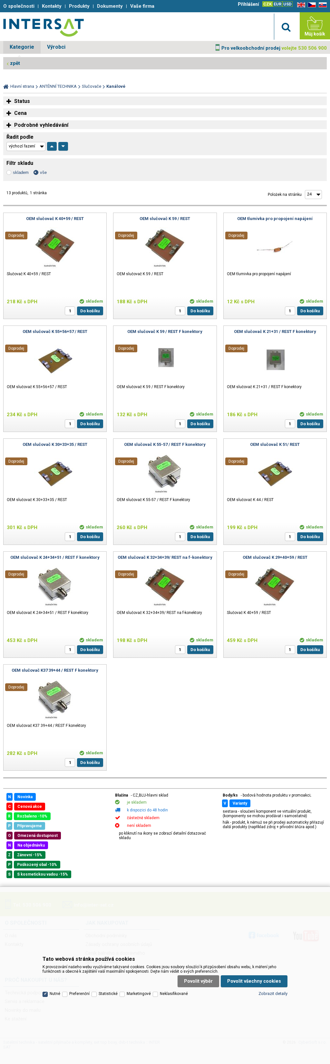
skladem (21, 172)
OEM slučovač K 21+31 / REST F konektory (275, 331)
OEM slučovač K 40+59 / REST (55, 218)
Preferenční (79, 993)
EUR (277, 4)
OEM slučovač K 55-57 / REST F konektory (165, 444)
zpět (15, 63)
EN (300, 5)
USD (287, 4)
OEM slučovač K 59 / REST (165, 218)
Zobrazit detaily (272, 993)
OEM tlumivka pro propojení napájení (275, 218)
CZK (267, 4)
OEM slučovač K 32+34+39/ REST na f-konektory (165, 557)
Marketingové (139, 993)
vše (43, 172)
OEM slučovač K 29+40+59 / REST (275, 557)
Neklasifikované (174, 993)
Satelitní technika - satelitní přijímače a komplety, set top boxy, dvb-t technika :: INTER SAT (43, 27)
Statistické (108, 993)
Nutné (55, 993)
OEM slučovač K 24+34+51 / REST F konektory (55, 557)
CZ (310, 5)
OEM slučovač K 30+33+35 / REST (55, 444)
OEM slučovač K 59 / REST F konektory (164, 331)
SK (321, 5)
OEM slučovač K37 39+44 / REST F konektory (55, 670)
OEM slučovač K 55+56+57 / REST (55, 331)
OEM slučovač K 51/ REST (275, 444)
